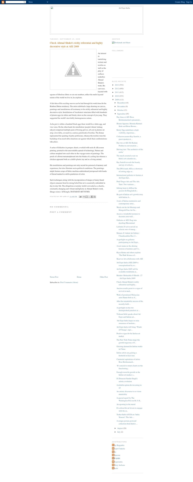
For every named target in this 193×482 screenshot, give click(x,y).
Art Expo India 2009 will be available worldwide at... (127, 270)
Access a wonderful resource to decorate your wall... (128, 215)
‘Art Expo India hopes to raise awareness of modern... (128, 322)
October (120, 110)
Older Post (104, 277)
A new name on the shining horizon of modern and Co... (128, 247)
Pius (114, 452)
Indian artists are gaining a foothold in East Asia (127, 354)
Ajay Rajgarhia (118, 445)
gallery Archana (119, 465)
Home (79, 277)
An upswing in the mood (126, 404)
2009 (117, 99)
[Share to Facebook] (92, 196)
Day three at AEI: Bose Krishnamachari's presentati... (129, 118)
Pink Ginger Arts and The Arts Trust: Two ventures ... (128, 183)
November (121, 106)
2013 (117, 85)
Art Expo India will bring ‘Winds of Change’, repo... (129, 328)
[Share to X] (89, 196)
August (120, 428)
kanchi (115, 468)
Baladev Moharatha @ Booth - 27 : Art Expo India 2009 (129, 276)
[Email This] (84, 196)
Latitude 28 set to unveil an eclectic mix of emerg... (127, 228)
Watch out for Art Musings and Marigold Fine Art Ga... (128, 208)
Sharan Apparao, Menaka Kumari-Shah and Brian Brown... (129, 125)
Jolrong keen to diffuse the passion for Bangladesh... (127, 189)
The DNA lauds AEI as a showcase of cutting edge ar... (130, 170)
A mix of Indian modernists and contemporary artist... (129, 202)
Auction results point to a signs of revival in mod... (129, 289)
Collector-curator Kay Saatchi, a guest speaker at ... (129, 138)
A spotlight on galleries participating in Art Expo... (128, 241)
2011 (117, 92)
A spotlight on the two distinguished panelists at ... (128, 309)
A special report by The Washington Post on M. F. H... (129, 399)
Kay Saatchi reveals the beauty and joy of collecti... (128, 163)
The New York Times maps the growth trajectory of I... (128, 341)
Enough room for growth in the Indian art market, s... (128, 373)
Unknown (116, 455)
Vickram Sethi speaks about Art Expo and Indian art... (129, 315)
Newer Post (54, 277)
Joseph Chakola (119, 448)
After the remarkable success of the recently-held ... (130, 302)
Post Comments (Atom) (69, 282)
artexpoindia (117, 461)
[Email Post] (80, 196)
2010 (117, 96)
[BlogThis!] (86, 196)
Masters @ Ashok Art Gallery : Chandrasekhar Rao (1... (128, 234)
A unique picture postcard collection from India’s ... (127, 422)
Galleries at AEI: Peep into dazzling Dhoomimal (127, 221)
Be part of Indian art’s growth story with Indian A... (130, 195)
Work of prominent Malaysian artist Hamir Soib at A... (128, 296)
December (121, 102)
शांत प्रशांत (116, 458)
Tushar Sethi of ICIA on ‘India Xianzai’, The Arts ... (128, 416)
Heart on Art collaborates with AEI (130, 259)
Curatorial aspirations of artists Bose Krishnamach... (128, 360)
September (121, 113)
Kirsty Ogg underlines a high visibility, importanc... (128, 131)
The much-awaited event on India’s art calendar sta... (127, 157)
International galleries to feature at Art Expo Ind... (130, 176)
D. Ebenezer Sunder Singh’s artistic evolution (127, 380)
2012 (117, 88)
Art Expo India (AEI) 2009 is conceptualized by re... (127, 264)
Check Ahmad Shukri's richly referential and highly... (128, 283)
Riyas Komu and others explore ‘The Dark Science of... (129, 254)
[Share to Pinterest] (94, 196)
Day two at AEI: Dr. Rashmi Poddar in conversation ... (127, 144)
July (119, 432)
